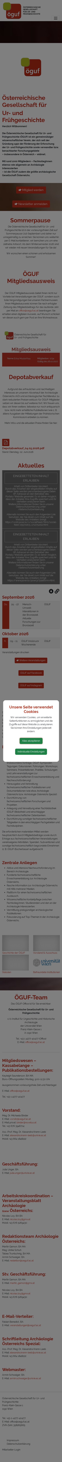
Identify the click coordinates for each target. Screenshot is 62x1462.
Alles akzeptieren (31, 740)
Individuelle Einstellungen (31, 751)
